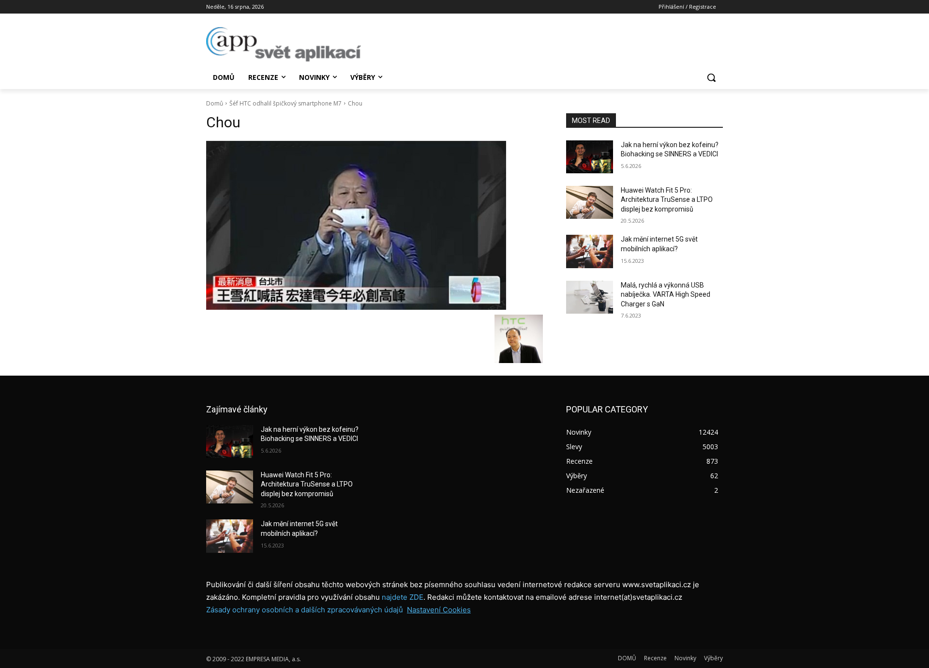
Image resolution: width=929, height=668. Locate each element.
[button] (711, 77)
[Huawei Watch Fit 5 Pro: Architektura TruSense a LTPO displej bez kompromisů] (589, 202)
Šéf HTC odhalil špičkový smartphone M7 (285, 103)
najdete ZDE (402, 597)
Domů (214, 103)
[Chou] (374, 225)
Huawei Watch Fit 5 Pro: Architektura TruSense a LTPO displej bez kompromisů (667, 199)
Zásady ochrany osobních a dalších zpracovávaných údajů (304, 609)
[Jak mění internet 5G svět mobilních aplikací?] (589, 251)
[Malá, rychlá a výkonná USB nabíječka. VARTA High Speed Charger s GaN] (589, 297)
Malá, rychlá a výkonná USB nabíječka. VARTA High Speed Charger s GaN (665, 294)
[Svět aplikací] (283, 44)
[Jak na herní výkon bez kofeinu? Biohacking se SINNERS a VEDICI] (589, 156)
